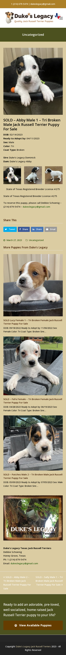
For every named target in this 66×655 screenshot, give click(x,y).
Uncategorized (36, 240)
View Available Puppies (35, 625)
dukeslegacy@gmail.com (36, 206)
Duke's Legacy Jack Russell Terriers (33, 646)
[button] (61, 18)
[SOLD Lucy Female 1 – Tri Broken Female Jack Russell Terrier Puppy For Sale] (33, 285)
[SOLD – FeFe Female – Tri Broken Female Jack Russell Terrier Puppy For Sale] (33, 366)
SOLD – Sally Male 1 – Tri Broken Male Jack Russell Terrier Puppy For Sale (49, 580)
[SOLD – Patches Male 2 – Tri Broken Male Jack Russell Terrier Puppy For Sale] (33, 443)
